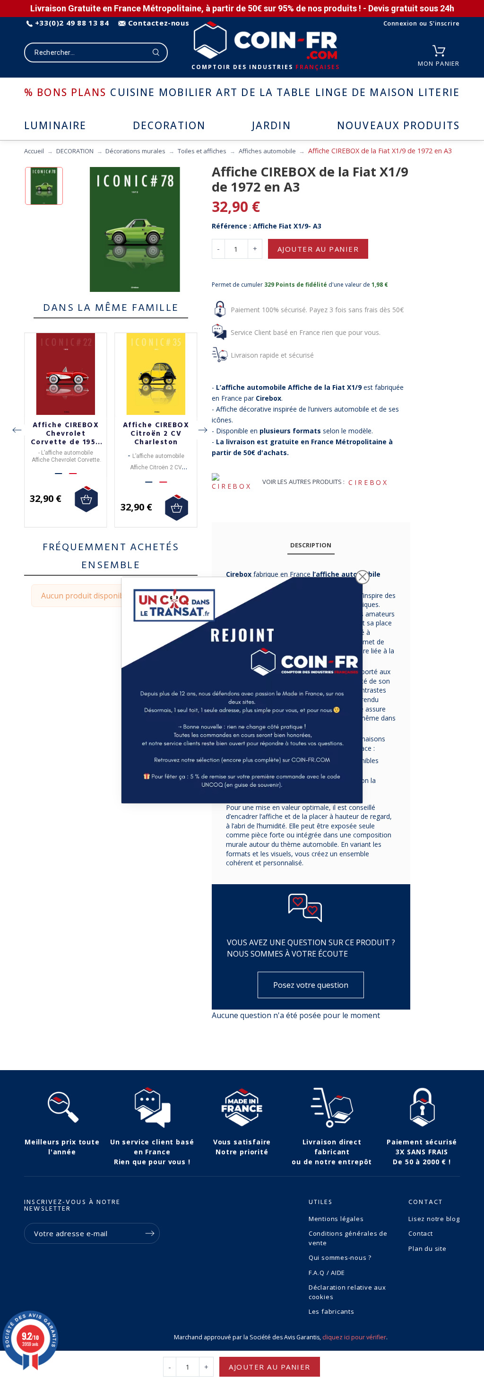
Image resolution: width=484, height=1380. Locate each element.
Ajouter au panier (318, 249)
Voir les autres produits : (303, 481)
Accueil (34, 151)
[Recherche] (156, 53)
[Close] (362, 577)
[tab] (311, 545)
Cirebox (368, 482)
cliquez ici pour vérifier (354, 1337)
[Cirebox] (235, 482)
